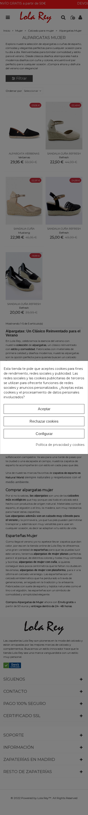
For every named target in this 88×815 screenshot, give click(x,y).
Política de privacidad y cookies (60, 445)
